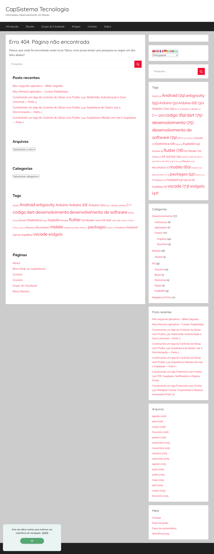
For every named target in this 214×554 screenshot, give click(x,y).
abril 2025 (157, 485)
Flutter (158, 232)
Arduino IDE (78, 205)
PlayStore (110, 228)
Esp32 (45, 220)
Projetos (162, 239)
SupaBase (27, 234)
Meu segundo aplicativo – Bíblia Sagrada (38, 85)
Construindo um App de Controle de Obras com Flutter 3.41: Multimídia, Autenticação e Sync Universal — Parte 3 (176, 334)
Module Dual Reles (71, 228)
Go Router (88, 220)
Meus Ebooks (21, 291)
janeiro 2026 (159, 437)
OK (32, 541)
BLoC (108, 205)
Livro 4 (22, 228)
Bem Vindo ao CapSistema (29, 268)
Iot (103, 220)
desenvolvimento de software (98, 212)
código (19, 212)
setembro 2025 (160, 458)
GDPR (45, 533)
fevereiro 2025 (160, 495)
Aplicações (161, 227)
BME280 (114, 205)
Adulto (16, 205)
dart (31, 212)
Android (27, 204)
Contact (17, 274)
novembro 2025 (161, 448)
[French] (161, 50)
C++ (129, 205)
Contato (92, 26)
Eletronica (160, 280)
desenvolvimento (52, 212)
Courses (18, 280)
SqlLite (17, 234)
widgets (55, 234)
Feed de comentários (164, 528)
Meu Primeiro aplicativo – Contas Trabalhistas (40, 91)
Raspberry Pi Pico (162, 297)
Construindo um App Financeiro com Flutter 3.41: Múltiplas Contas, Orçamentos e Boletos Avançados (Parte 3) (177, 390)
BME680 (122, 205)
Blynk (158, 274)
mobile (56, 227)
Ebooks (30, 26)
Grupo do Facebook (53, 26)
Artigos (76, 26)
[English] (158, 50)
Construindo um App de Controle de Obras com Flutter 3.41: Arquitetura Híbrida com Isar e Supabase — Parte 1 (177, 362)
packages (97, 227)
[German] (165, 50)
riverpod (131, 227)
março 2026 (159, 426)
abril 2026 (157, 421)
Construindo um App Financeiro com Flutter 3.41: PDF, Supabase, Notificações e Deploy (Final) (177, 376)
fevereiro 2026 (160, 432)
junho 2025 (158, 474)
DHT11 (131, 213)
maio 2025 (158, 480)
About (16, 263)
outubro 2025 (159, 453)
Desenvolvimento (162, 216)
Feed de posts (160, 523)
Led (113, 220)
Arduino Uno (97, 205)
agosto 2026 (159, 416)
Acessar (156, 517)
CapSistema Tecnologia (37, 9)
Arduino (62, 205)
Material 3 (30, 227)
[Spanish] (177, 50)
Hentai (98, 220)
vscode (40, 234)
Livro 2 (131, 220)
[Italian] (169, 50)
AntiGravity (161, 222)
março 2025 (158, 490)
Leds (118, 220)
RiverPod (162, 244)
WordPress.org (160, 533)
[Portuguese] (173, 50)
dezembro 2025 (161, 442)
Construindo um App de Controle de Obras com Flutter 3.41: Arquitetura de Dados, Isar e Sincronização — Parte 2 (177, 348)
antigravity (45, 204)
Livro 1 (124, 220)
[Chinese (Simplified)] (154, 50)
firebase (64, 220)
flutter (75, 219)
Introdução (12, 26)
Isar (108, 220)
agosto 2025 (159, 463)
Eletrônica (35, 220)
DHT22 (15, 220)
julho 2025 (158, 469)
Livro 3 (16, 227)
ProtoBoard (120, 227)
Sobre (107, 26)
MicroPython (42, 227)
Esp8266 (54, 220)
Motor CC (83, 228)
